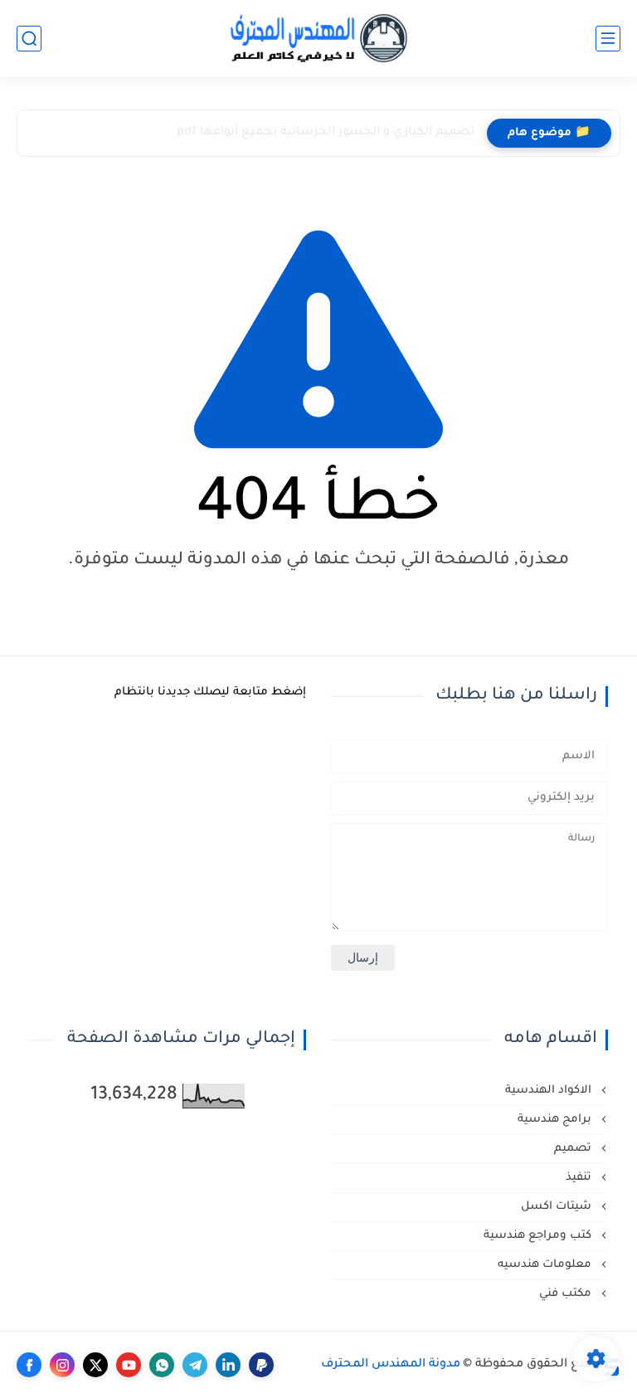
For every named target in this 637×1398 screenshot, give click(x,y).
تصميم (574, 1148)
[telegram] (194, 1364)
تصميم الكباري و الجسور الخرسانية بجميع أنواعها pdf (325, 132)
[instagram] (62, 1364)
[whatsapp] (161, 1364)
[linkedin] (228, 1364)
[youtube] (128, 1364)
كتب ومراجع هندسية (539, 1236)
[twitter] (95, 1364)
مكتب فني (567, 1294)
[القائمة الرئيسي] (608, 38)
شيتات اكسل (558, 1207)
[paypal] (261, 1364)
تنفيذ (580, 1177)
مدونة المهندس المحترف (390, 1364)
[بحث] (29, 38)
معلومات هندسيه (546, 1265)
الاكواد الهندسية (550, 1090)
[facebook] (29, 1364)
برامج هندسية (556, 1119)
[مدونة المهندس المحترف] (318, 38)
